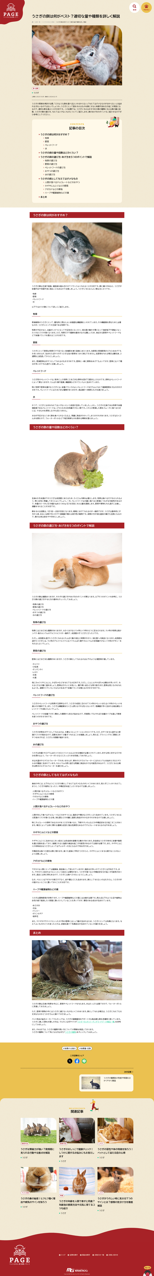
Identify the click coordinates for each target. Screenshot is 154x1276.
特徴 (61, 1195)
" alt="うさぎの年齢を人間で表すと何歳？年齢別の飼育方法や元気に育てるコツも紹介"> (76, 1191)
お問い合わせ (113, 1255)
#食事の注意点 (69, 1048)
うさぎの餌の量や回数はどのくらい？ (59, 153)
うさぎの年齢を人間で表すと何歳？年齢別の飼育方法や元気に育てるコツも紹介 (77, 1204)
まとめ (43, 197)
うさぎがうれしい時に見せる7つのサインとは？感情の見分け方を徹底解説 (115, 1202)
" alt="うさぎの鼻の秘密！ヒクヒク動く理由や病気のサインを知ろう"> (38, 1190)
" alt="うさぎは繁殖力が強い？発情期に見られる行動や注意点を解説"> (38, 1140)
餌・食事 (35, 88)
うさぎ (36, 93)
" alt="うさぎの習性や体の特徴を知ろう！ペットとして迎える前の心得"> (115, 1140)
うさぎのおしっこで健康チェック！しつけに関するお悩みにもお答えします (76, 1152)
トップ (63, 1255)
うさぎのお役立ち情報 (48, 22)
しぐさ (101, 1143)
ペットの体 (25, 1193)
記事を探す (74, 1255)
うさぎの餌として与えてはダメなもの (59, 179)
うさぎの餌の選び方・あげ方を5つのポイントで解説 (66, 157)
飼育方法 (25, 1143)
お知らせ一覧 (99, 1255)
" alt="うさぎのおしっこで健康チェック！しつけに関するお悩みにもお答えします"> (76, 1140)
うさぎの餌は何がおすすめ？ (54, 134)
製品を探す (86, 1255)
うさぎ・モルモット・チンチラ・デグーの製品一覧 (95, 1022)
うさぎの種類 (70, 1032)
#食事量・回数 (85, 1048)
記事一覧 (38, 22)
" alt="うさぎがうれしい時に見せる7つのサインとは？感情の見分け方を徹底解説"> (115, 1190)
